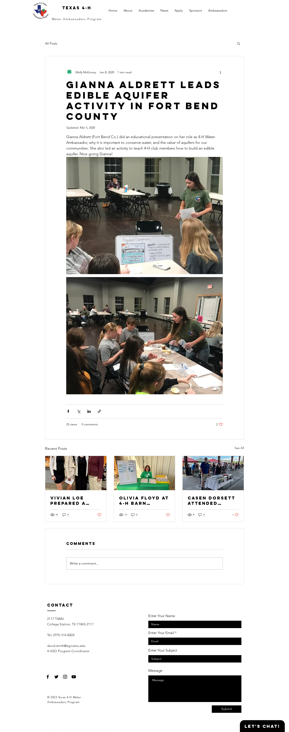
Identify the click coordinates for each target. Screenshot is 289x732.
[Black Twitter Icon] (56, 676)
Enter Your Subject (162, 650)
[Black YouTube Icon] (73, 676)
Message (155, 670)
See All (239, 448)
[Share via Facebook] (68, 411)
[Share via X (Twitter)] (79, 411)
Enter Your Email (161, 633)
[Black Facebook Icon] (47, 676)
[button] (239, 43)
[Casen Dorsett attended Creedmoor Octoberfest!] (213, 473)
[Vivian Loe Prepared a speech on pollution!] (75, 473)
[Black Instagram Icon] (65, 676)
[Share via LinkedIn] (89, 411)
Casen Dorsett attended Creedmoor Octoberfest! (211, 500)
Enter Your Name (161, 616)
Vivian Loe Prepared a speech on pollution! (68, 500)
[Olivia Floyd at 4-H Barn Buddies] (144, 473)
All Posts (51, 43)
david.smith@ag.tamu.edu (66, 646)
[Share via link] (99, 411)
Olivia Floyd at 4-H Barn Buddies (144, 500)
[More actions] (220, 72)
